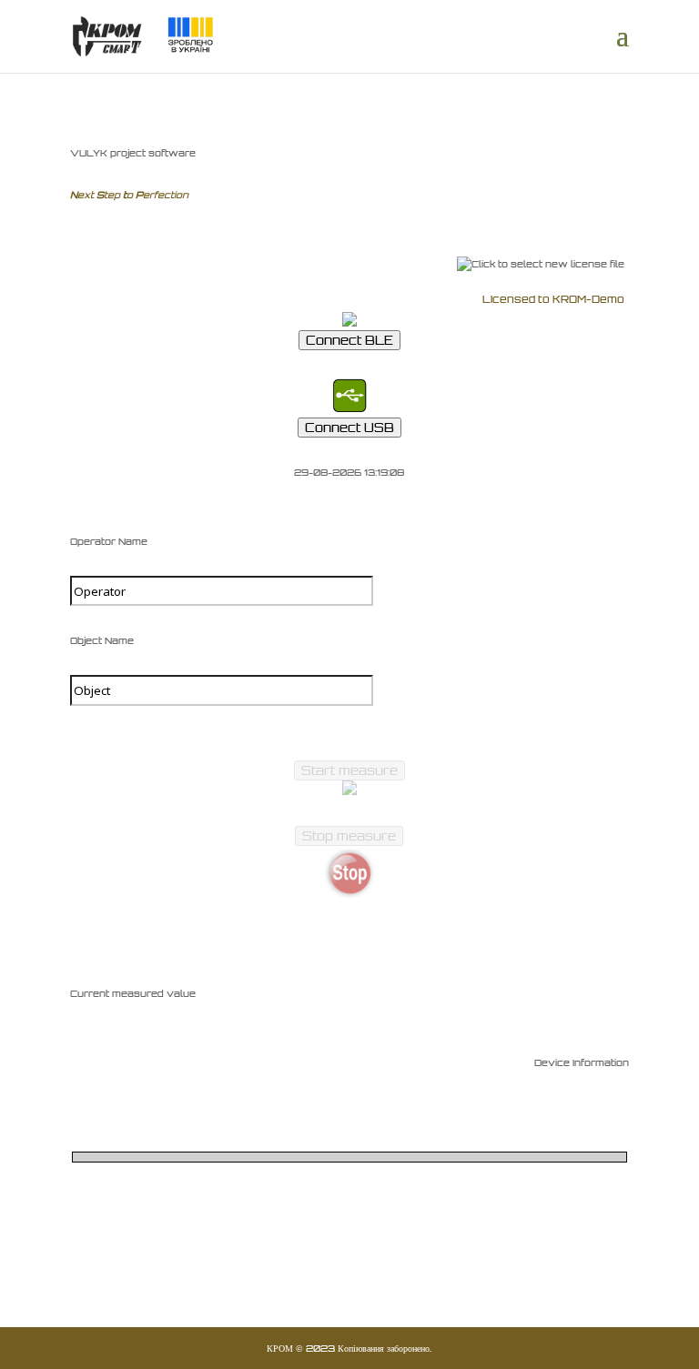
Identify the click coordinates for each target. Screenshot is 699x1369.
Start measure (349, 770)
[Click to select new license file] (540, 264)
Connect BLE (349, 340)
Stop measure (349, 836)
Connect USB (349, 427)
